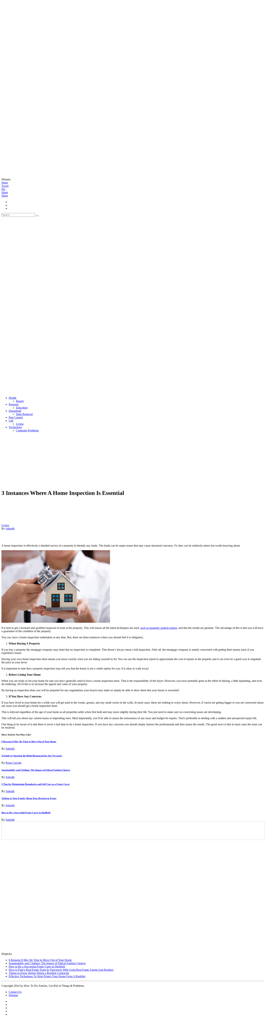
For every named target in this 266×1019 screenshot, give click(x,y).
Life (11, 420)
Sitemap (13, 995)
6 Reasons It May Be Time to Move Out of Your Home (28, 741)
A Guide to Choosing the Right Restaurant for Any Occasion (31, 755)
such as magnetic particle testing (158, 627)
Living (20, 423)
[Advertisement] (133, 460)
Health (12, 397)
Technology (15, 427)
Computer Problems (27, 430)
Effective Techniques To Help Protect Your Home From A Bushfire (47, 976)
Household (15, 410)
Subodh (10, 528)
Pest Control (16, 417)
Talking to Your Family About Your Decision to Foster (28, 798)
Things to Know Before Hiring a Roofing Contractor (39, 973)
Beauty (20, 401)
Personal (13, 404)
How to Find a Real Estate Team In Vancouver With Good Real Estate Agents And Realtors (61, 969)
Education (22, 407)
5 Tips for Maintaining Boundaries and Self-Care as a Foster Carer (35, 784)
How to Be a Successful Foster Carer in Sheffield (25, 812)
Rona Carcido (14, 762)
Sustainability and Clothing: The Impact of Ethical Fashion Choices (35, 770)
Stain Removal (24, 414)
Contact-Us (15, 991)
